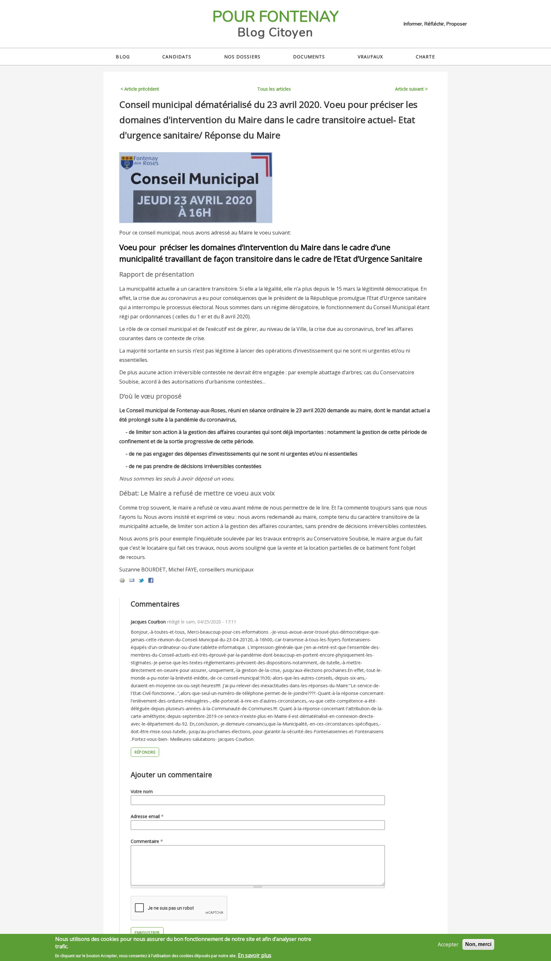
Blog (122, 57)
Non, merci (478, 944)
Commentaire (147, 841)
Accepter (448, 944)
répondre (145, 752)
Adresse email (147, 816)
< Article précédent (140, 89)
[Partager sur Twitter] (141, 581)
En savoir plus (254, 955)
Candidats (176, 57)
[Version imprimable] (122, 581)
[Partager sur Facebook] (151, 581)
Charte (425, 57)
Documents (309, 57)
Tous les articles (274, 89)
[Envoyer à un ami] (132, 581)
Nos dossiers (242, 57)
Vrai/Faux (370, 57)
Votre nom (142, 791)
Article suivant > (411, 89)
